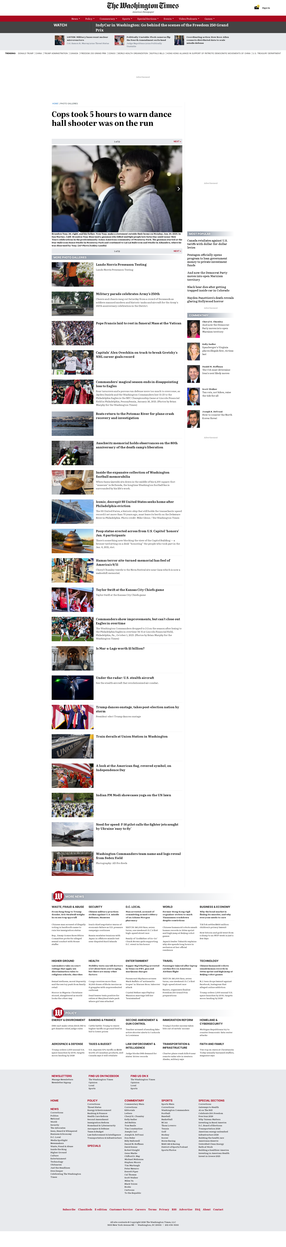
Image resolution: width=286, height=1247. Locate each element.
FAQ (197, 1209)
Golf (163, 1131)
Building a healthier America (214, 1149)
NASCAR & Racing (170, 1143)
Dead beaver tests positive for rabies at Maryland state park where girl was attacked (104, 998)
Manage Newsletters (62, 1079)
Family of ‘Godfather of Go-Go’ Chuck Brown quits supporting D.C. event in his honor (142, 941)
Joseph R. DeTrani (212, 411)
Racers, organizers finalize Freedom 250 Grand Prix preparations (176, 992)
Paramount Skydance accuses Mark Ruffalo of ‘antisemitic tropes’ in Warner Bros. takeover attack (143, 983)
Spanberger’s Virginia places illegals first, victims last (217, 350)
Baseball (165, 1116)
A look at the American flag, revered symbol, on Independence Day (133, 767)
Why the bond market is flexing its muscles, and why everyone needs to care (215, 914)
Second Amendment (97, 1119)
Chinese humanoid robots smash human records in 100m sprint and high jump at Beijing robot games (180, 931)
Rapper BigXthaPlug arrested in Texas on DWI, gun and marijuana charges (142, 968)
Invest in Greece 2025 (209, 1156)
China (39, 53)
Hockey (165, 1134)
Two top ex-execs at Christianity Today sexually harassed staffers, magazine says (217, 1052)
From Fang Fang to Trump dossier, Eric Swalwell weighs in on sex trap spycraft (68, 914)
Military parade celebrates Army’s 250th (128, 293)
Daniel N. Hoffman (212, 366)
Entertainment (137, 960)
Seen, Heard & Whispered (63, 1130)
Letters (128, 1113)
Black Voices (131, 1183)
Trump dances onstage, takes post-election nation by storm (137, 709)
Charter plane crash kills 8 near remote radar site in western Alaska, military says (179, 1056)
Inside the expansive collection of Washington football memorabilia (133, 474)
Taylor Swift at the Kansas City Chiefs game (130, 589)
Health (94, 960)
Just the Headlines (60, 1167)
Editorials (130, 1110)
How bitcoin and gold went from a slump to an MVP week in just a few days (217, 935)
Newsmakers (57, 1143)
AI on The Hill (206, 1110)
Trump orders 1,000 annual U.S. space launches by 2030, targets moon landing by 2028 (216, 995)
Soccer (164, 1137)
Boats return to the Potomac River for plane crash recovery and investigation (135, 415)
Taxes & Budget (100, 1044)
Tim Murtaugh (132, 1165)
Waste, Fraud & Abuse (68, 906)
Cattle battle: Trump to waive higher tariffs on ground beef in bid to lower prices (105, 1028)
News (75, 18)
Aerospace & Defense (67, 1044)
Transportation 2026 (209, 1128)
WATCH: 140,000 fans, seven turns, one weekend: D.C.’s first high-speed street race (142, 930)
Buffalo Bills (157, 53)
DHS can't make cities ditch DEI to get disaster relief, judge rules (69, 1027)
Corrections (56, 1112)
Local (91, 1085)
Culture (54, 1155)
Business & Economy (215, 906)
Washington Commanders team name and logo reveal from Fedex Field (138, 855)
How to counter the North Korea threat (217, 416)
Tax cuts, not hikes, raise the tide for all (216, 393)
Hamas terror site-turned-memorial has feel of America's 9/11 (133, 562)
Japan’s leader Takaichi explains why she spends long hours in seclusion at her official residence (179, 946)
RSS (174, 1209)
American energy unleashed (213, 1131)
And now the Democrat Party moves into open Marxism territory (215, 328)
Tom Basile (130, 1125)
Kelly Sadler (209, 344)
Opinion (93, 1082)
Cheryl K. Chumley (212, 321)
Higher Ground (63, 960)
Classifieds (85, 1209)
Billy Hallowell (132, 1140)
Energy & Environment (68, 1020)
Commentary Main (134, 1103)
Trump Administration (56, 53)
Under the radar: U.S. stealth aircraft (125, 677)
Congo (112, 53)
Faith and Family (212, 1044)
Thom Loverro (168, 1125)
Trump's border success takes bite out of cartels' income (178, 1027)
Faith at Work (206, 1146)
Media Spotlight (58, 1140)
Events (168, 18)
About (207, 1209)
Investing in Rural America (212, 1122)
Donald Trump (26, 53)
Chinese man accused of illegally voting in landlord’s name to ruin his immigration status (69, 927)
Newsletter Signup (61, 1082)
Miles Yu (129, 1180)
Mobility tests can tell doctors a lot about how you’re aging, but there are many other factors (106, 970)
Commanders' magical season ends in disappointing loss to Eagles (137, 383)
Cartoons (129, 1189)
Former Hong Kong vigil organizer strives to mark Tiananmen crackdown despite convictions (177, 916)
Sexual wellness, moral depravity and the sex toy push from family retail (69, 984)
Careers (140, 1209)
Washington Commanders (175, 1110)
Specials (94, 1145)
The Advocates (57, 1127)
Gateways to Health (209, 1107)
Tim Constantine (134, 1128)
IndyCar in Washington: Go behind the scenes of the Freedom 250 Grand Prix (162, 27)
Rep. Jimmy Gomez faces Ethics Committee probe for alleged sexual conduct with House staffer (68, 940)
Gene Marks (131, 1153)
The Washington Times (101, 1079)
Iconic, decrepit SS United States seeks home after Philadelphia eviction (135, 503)
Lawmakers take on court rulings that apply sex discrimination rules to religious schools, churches (67, 970)
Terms (152, 1209)
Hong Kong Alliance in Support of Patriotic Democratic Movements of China (209, 53)
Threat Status (94, 1107)
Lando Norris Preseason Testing (121, 264)
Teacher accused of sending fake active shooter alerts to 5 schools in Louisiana (143, 1032)
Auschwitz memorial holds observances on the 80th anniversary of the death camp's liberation (137, 445)
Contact (218, 1209)
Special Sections (146, 18)
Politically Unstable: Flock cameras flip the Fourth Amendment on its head (148, 38)
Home (55, 103)
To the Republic (133, 1192)
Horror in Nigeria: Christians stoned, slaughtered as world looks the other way (67, 995)
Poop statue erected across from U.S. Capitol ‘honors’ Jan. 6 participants (137, 533)
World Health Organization (133, 53)
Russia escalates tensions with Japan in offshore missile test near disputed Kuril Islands (104, 938)
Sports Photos (168, 1149)
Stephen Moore (133, 1162)
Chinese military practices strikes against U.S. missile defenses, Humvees (104, 914)
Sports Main (167, 1103)
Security (95, 906)
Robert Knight (132, 1149)
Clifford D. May (132, 1156)
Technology (209, 960)
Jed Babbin (130, 1122)
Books (128, 1186)
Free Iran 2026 (206, 1116)
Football (165, 1113)
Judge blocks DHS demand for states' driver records (141, 1055)
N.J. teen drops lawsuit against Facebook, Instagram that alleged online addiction (216, 984)
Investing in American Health (214, 1153)
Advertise (185, 1209)
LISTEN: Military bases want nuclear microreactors (87, 38)
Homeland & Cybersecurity (101, 1125)
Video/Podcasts (188, 18)
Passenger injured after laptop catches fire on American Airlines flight (180, 968)
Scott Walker (209, 388)
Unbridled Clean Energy (211, 1143)
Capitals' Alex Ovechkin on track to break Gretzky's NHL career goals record (136, 354)
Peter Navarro (132, 1168)
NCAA (164, 1122)
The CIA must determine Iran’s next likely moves (216, 371)
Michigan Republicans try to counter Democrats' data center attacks (216, 1032)
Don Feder (130, 1137)
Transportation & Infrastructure (104, 1137)
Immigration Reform (178, 1020)
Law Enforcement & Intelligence (104, 1134)
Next (176, 141)
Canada (74, 53)
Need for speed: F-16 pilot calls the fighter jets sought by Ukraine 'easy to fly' (137, 826)
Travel (168, 960)
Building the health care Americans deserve (211, 1139)
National (55, 1118)
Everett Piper (131, 1171)
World (168, 906)
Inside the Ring (58, 1149)
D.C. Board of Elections (210, 1125)
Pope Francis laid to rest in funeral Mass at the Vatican (138, 323)
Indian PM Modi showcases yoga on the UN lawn (133, 795)
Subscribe (69, 1209)
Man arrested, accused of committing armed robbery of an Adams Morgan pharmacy (141, 916)
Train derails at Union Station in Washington (132, 736)
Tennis (165, 1128)
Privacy (164, 1209)
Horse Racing (168, 1140)
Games (208, 18)
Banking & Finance (102, 1020)
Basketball (166, 1119)
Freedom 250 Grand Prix (93, 53)
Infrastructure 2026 (209, 1134)
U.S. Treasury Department (267, 53)
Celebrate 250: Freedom (211, 1113)
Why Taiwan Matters (209, 1119)
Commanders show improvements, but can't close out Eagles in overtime (138, 621)
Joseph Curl (131, 1131)
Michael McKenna (134, 1159)
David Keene (131, 1146)
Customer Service (121, 1209)
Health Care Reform (97, 1116)
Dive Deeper (56, 1170)
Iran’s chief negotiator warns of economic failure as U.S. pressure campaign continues (106, 927)
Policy (88, 18)
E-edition (101, 1209)
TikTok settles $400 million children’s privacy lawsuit (214, 926)
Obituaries (56, 1164)
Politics (54, 1115)
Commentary (107, 18)
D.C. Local (133, 906)
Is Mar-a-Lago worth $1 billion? (120, 648)
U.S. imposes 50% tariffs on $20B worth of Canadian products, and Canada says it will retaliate (106, 1052)
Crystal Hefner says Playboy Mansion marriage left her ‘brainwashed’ (140, 995)
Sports (126, 18)
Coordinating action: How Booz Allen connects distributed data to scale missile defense (207, 39)
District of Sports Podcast (174, 1146)
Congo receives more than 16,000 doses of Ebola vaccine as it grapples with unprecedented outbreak (105, 985)
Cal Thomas (130, 1174)
